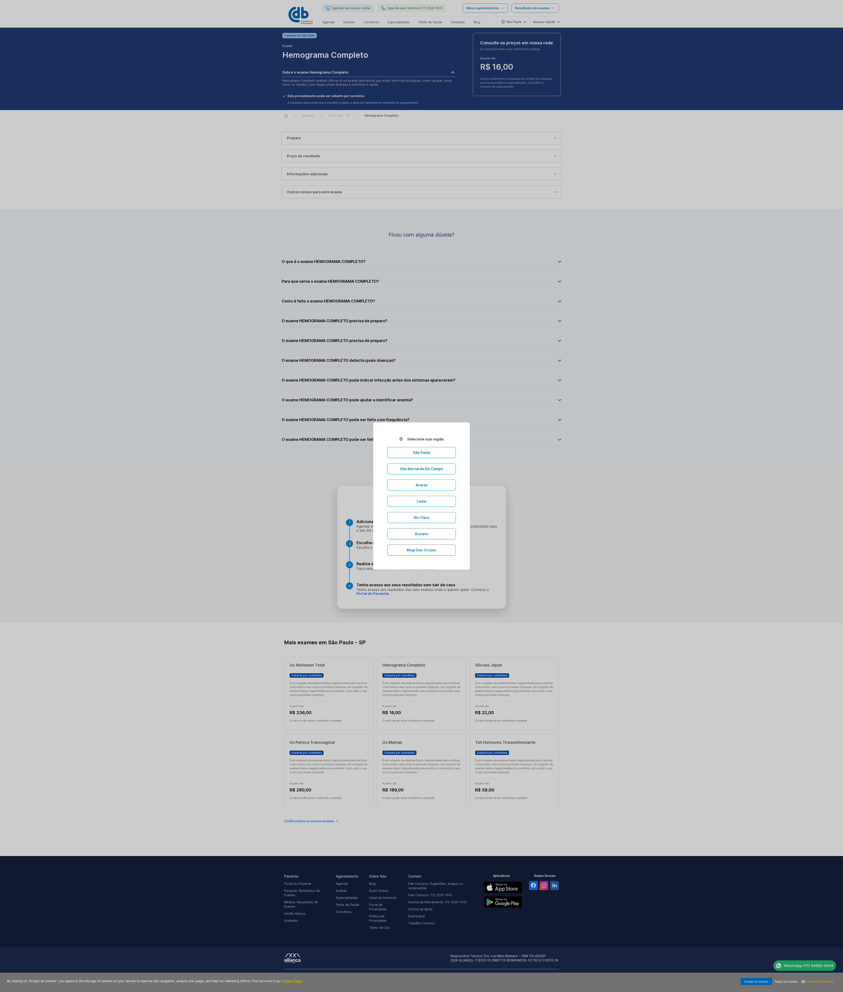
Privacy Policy (293, 981)
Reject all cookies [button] (786, 981)
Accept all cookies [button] (756, 981)
